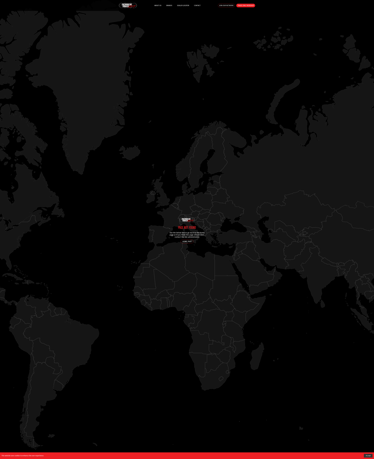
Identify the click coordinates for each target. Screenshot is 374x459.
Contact (197, 5)
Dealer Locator (183, 5)
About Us (157, 5)
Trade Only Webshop (246, 5)
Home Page (187, 241)
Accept (368, 455)
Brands (169, 5)
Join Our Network (226, 5)
